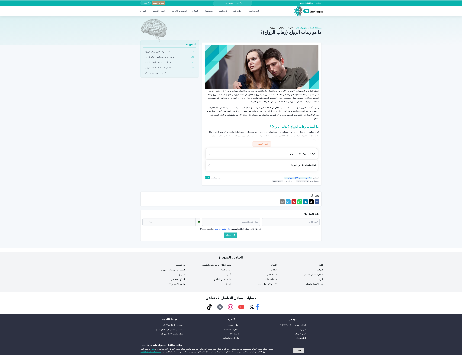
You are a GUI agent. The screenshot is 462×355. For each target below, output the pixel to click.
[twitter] (311, 201)
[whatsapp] (299, 201)
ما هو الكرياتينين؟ (177, 284)
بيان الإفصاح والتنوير (222, 229)
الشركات (195, 11)
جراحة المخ (226, 269)
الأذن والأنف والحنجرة (267, 284)
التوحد (320, 279)
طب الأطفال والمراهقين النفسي (216, 265)
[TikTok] (209, 307)
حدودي (182, 274)
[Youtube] (241, 307)
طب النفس (272, 274)
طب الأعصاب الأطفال (313, 284)
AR (145, 3)
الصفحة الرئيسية (315, 28)
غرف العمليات (300, 334)
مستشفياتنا (209, 11)
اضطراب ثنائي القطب (313, 274)
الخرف (228, 284)
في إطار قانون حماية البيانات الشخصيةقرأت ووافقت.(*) (230, 229)
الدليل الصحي (222, 11)
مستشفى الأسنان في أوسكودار (171, 329)
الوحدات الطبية (254, 11)
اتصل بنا (143, 11)
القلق (321, 265)
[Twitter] (252, 307)
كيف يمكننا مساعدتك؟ (231, 3)
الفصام (274, 265)
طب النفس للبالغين (222, 279)
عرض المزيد (263, 144)
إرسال (228, 235)
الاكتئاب (273, 269)
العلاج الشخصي (178, 279)
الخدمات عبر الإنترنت (179, 11)
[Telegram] (220, 307)
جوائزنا (303, 329)
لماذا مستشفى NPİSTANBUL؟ (293, 325)
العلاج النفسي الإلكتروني (173, 334)
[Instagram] (230, 307)
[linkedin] (305, 201)
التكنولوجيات (301, 338)
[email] (282, 201)
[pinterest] (294, 201)
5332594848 (311, 3)
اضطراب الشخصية (231, 329)
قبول (299, 350)
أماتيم (228, 274)
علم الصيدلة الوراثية (231, 338)
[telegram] (288, 201)
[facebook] (317, 201)
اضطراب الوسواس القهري (173, 269)
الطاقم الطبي (236, 11)
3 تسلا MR (234, 334)
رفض (153, 349)
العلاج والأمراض (301, 28)
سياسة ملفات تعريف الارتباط (151, 352)
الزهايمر (319, 269)
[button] (198, 222)
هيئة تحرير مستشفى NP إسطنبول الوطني (298, 178)
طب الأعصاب (271, 279)
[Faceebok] (257, 307)
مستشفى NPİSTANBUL (173, 325)
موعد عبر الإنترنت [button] (158, 3)
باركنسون (180, 265)
